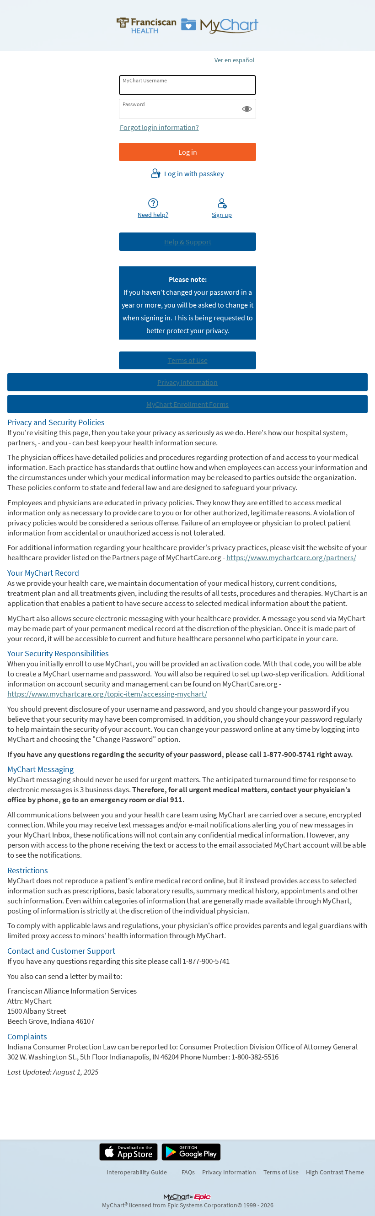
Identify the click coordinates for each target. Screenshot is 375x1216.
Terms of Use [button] (188, 360)
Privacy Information (229, 1172)
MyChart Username (145, 80)
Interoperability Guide (137, 1172)
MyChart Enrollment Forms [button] (187, 404)
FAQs (188, 1172)
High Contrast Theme (335, 1172)
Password (134, 104)
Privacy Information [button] (187, 382)
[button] (247, 109)
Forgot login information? (159, 127)
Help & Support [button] (187, 241)
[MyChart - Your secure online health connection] (187, 26)
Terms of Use (281, 1172)
